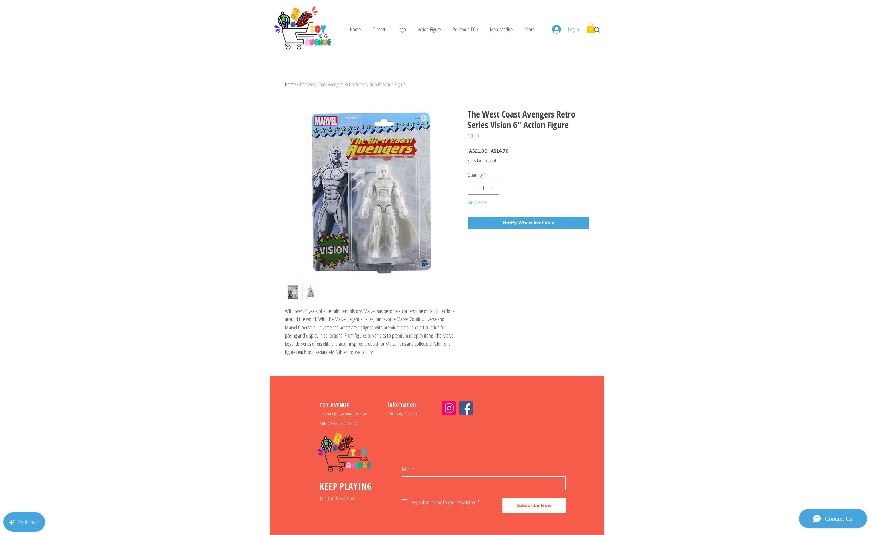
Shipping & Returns (404, 413)
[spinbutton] (483, 187)
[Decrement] (473, 187)
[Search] (597, 30)
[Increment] (493, 187)
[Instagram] (449, 408)
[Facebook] (466, 408)
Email (408, 469)
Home (290, 84)
